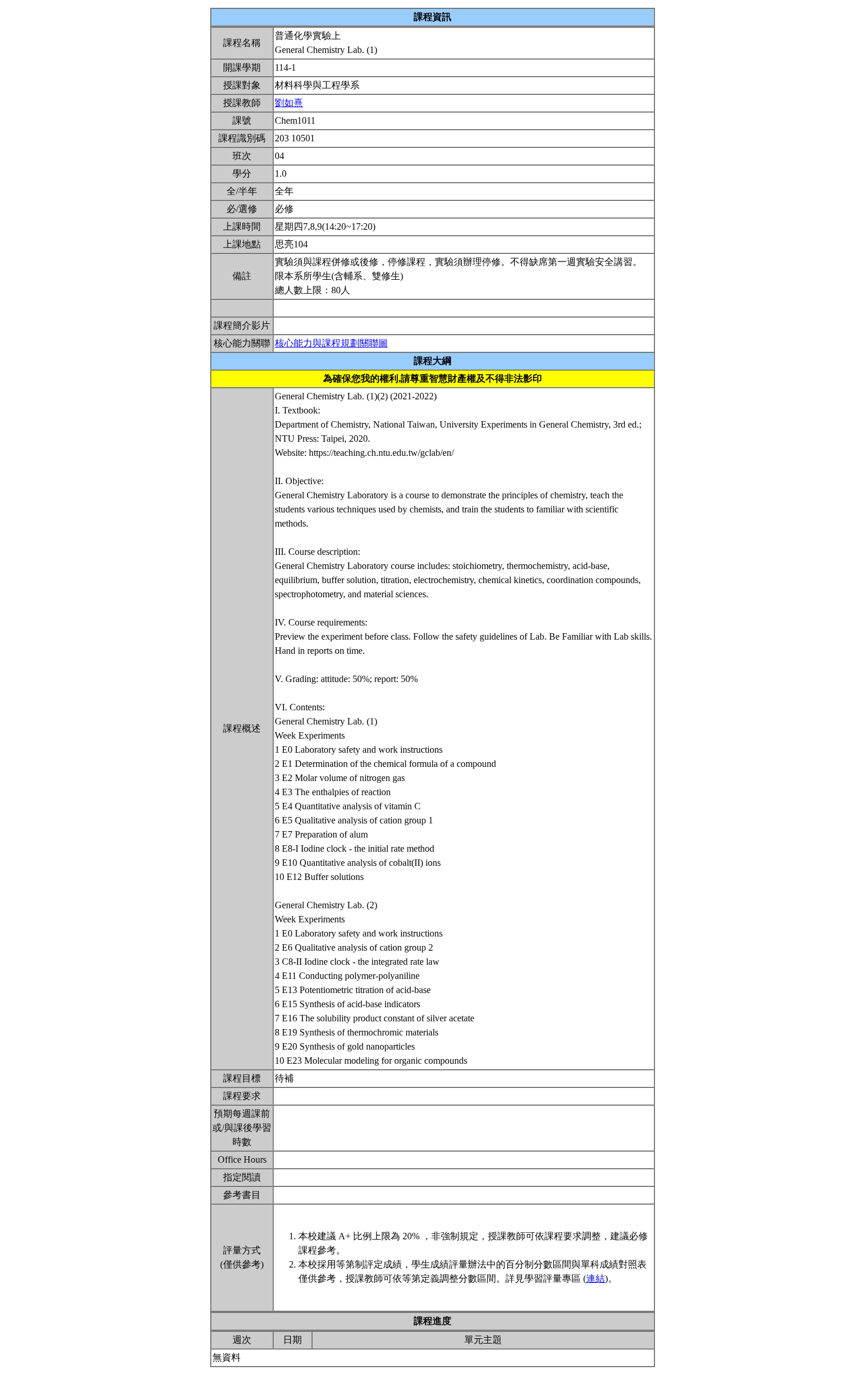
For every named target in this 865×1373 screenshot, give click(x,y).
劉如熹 (289, 103)
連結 (595, 1278)
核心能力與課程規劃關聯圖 (331, 343)
